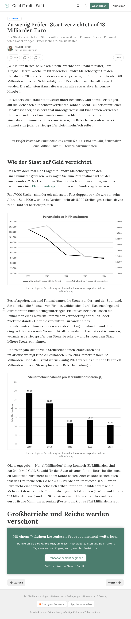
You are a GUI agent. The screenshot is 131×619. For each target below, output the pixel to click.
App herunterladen (81, 604)
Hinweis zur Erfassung (95, 596)
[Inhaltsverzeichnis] (3, 309)
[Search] (78, 6)
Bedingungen (74, 596)
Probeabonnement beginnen (65, 558)
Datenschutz (58, 596)
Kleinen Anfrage (44, 186)
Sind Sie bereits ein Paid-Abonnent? (65, 566)
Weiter (112, 582)
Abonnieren (99, 5)
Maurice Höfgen (23, 47)
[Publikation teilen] (85, 6)
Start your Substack (53, 604)
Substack (34, 612)
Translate (14, 18)
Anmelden (119, 5)
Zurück (18, 582)
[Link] (2, 162)
